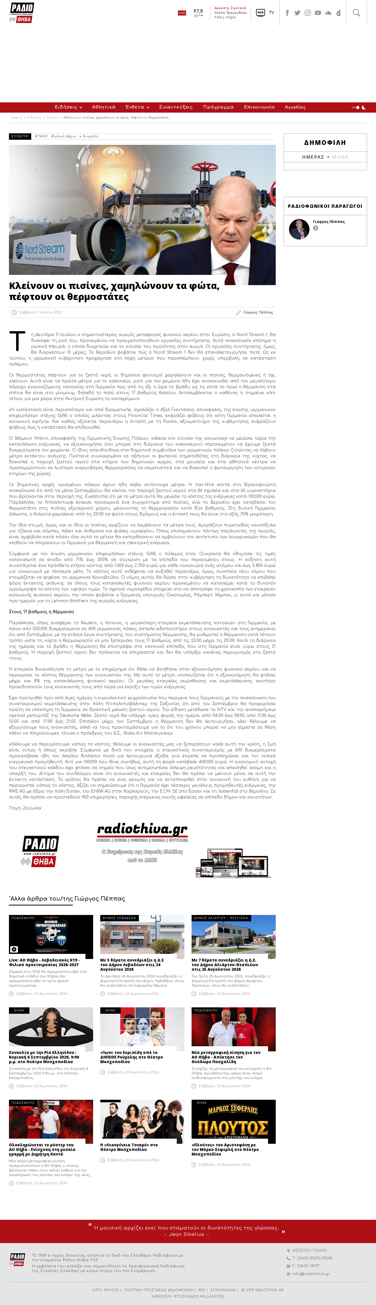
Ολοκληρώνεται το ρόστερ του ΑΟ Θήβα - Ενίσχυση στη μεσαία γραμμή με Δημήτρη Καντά (42, 1149)
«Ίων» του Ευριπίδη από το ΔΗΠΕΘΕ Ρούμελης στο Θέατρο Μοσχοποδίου (131, 1057)
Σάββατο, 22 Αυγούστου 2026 (42, 994)
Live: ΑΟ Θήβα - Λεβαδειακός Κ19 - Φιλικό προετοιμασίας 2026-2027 (44, 962)
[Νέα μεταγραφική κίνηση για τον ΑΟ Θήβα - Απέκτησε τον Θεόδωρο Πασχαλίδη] (234, 1029)
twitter (297, 13)
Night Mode (359, 107)
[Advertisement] (188, 64)
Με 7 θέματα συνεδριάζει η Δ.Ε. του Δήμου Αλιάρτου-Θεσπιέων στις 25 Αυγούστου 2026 (225, 964)
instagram (308, 13)
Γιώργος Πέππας (329, 221)
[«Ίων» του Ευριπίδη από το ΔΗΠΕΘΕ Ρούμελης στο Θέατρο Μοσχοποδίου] (142, 1029)
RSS (201, 1290)
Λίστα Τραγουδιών (231, 13)
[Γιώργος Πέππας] (299, 229)
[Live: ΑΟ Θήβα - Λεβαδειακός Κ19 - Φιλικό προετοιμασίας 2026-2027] (51, 937)
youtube (318, 13)
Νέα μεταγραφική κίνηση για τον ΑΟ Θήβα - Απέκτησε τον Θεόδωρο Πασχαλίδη (226, 1057)
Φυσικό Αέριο (63, 136)
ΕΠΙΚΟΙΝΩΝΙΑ (223, 1290)
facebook (287, 13)
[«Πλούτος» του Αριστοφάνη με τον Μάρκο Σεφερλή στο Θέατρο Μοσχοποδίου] (234, 1122)
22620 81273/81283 (315, 1258)
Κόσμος (52, 117)
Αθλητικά (104, 107)
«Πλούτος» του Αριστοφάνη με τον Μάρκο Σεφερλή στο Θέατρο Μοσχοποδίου (225, 1149)
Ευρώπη (90, 136)
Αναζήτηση (356, 13)
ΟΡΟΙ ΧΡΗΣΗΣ (106, 1290)
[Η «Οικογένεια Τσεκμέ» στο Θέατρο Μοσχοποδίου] (142, 1122)
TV (271, 12)
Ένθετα (135, 107)
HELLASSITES (212, 1296)
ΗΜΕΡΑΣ (313, 157)
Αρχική (17, 117)
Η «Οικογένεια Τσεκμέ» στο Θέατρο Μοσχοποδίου (129, 1147)
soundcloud (328, 13)
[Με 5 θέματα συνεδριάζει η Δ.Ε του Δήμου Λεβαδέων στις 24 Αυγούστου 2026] (142, 937)
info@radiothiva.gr (311, 1274)
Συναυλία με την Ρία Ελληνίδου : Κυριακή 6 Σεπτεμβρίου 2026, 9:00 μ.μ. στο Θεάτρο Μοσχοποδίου (44, 1057)
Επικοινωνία (259, 107)
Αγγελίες (295, 107)
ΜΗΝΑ (340, 157)
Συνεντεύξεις (176, 107)
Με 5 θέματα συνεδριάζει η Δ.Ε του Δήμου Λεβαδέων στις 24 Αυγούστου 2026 (132, 964)
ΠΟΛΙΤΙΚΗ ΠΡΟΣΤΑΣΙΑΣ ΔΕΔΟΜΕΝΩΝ (158, 1290)
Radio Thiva (22, 13)
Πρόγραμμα (218, 107)
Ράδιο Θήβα (225, 17)
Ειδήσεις (66, 107)
